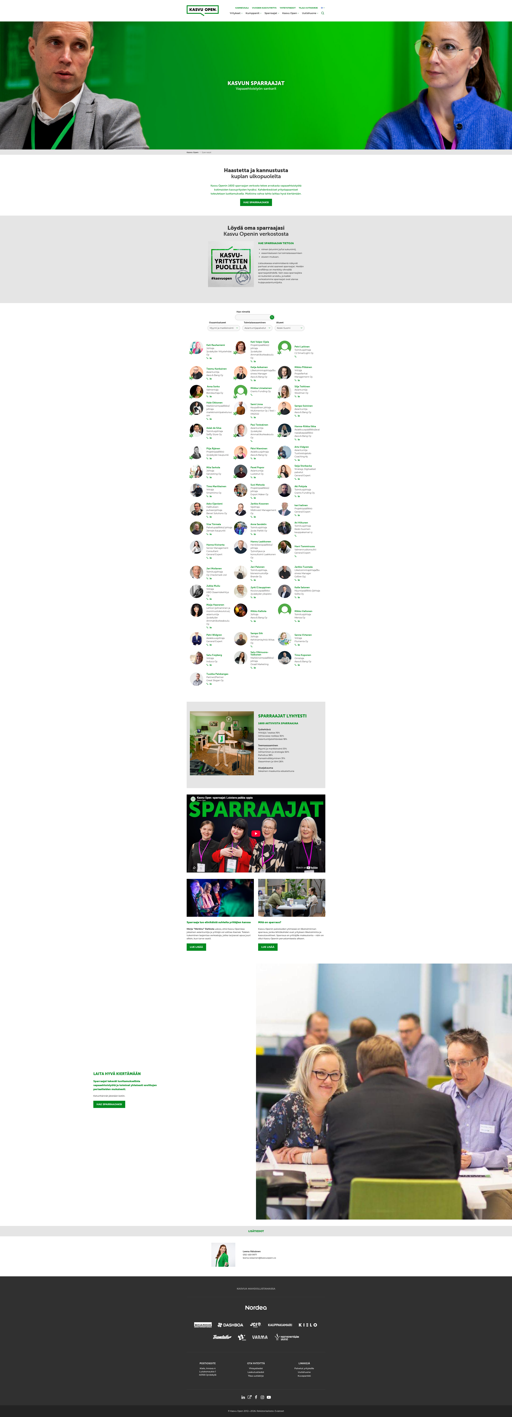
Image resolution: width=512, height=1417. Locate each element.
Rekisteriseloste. (266, 1411)
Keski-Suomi (283, 328)
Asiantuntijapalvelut (255, 328)
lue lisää (196, 947)
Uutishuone (309, 13)
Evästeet (279, 1411)
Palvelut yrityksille (304, 1368)
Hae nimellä (243, 312)
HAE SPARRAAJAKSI (256, 202)
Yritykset (235, 13)
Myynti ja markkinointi (222, 328)
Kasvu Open (289, 13)
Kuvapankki (304, 1376)
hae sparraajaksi (109, 1104)
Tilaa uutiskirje (256, 1376)
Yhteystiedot (256, 1368)
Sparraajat (271, 13)
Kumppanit (252, 13)
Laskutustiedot (256, 1372)
